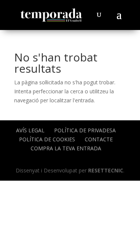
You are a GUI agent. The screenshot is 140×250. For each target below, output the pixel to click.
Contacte (99, 139)
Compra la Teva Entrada (66, 148)
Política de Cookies (47, 139)
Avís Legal (30, 130)
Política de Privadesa (85, 130)
